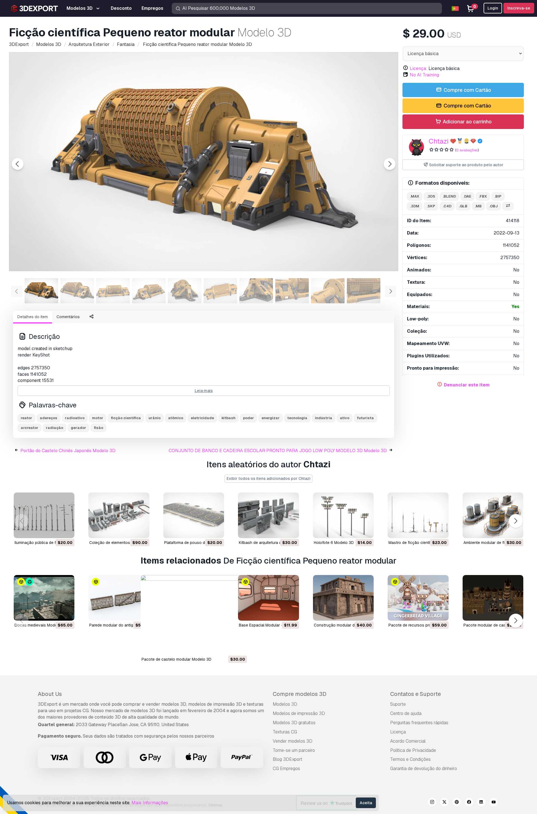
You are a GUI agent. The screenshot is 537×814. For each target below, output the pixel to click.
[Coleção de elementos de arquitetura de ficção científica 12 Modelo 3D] (118, 515)
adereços (48, 418)
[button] (515, 521)
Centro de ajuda (405, 713)
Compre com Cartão (466, 90)
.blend (449, 196)
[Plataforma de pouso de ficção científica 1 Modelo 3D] (193, 515)
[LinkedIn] (481, 802)
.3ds (431, 196)
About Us (50, 694)
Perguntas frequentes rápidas (419, 723)
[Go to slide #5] (184, 290)
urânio (155, 418)
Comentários (68, 316)
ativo (344, 418)
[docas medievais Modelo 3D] (44, 598)
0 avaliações (467, 150)
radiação (54, 427)
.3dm (414, 206)
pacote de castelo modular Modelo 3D (176, 659)
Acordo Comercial (408, 741)
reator (26, 418)
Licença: (418, 68)
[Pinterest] (456, 802)
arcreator (29, 427)
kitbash (228, 418)
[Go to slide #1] (41, 290)
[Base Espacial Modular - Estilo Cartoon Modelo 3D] (268, 598)
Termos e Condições (410, 759)
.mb (478, 206)
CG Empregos (286, 768)
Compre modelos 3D (299, 694)
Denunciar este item (467, 385)
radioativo (74, 418)
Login (492, 8)
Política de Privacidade (413, 750)
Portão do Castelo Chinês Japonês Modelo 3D (68, 451)
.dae (467, 196)
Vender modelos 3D (292, 741)
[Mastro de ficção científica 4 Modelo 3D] (418, 515)
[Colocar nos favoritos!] (66, 530)
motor (97, 418)
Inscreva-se (518, 8)
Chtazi (439, 141)
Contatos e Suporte (415, 694)
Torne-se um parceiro (294, 750)
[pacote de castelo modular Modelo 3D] (194, 615)
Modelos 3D (285, 704)
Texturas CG (285, 732)
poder (248, 418)
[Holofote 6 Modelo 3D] (343, 515)
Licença (398, 732)
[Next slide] (389, 164)
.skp (431, 206)
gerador (78, 427)
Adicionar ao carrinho (467, 121)
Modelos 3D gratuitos (294, 723)
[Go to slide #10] (363, 290)
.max (414, 196)
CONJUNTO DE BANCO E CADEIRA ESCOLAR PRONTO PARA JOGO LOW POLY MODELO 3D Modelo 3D (278, 451)
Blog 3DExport (287, 759)
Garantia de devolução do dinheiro (423, 768)
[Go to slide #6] (220, 290)
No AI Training (424, 75)
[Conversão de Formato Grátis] (508, 206)
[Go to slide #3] (113, 290)
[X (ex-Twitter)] (444, 802)
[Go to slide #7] (256, 290)
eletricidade (202, 418)
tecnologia (297, 418)
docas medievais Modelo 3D (41, 625)
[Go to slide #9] (328, 290)
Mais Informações (149, 803)
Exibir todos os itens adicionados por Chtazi (268, 478)
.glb (463, 206)
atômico (175, 418)
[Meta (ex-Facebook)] (469, 802)
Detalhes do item (32, 316)
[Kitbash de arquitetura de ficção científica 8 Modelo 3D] (268, 515)
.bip (497, 196)
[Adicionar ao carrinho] (55, 530)
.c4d (447, 206)
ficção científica (126, 418)
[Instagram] (432, 802)
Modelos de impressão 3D (299, 713)
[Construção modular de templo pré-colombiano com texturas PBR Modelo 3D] (343, 598)
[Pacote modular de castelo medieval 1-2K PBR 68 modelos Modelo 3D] (493, 598)
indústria (323, 418)
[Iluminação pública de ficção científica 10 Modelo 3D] (44, 515)
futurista (365, 418)
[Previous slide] (17, 164)
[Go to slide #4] (149, 290)
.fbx (483, 196)
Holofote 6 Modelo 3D (334, 542)
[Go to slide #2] (77, 290)
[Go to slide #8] (292, 290)
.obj (493, 206)
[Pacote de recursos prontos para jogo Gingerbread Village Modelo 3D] (418, 598)
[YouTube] (493, 802)
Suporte (398, 704)
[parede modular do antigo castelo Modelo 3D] (118, 598)
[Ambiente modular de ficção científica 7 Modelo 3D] (493, 515)
